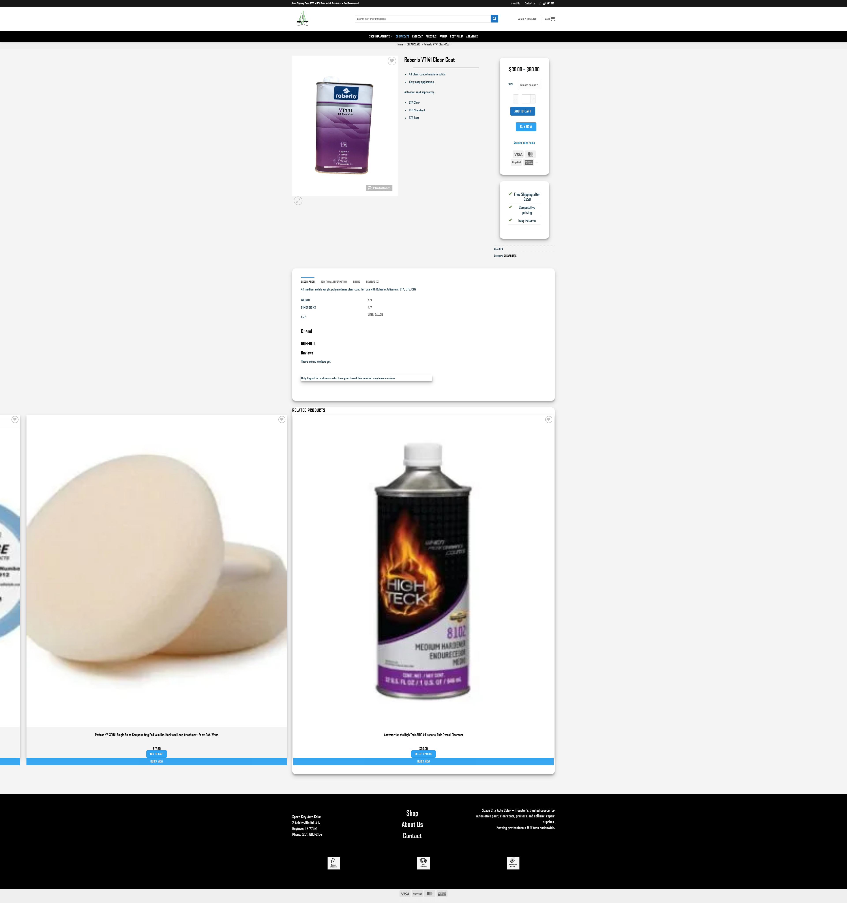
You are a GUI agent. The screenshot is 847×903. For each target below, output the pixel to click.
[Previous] (294, 768)
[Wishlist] (392, 61)
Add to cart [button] (156, 754)
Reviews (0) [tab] (372, 281)
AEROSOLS (431, 36)
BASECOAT (417, 36)
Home (400, 44)
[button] (550, 19)
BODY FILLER (456, 36)
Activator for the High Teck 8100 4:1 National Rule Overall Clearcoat (423, 735)
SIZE (510, 84)
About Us (515, 3)
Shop (412, 813)
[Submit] (494, 18)
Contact (412, 835)
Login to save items (524, 142)
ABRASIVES (472, 36)
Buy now (526, 127)
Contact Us (530, 3)
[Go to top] (838, 897)
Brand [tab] (356, 281)
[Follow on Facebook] (540, 3)
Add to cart (522, 111)
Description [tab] (308, 281)
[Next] (308, 200)
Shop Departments (379, 36)
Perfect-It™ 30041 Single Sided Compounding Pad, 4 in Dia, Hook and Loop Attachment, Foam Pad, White (156, 735)
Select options (423, 754)
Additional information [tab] (334, 281)
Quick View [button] (423, 761)
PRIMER (443, 36)
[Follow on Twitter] (548, 3)
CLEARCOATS (402, 36)
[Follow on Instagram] (544, 3)
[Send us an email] (552, 3)
